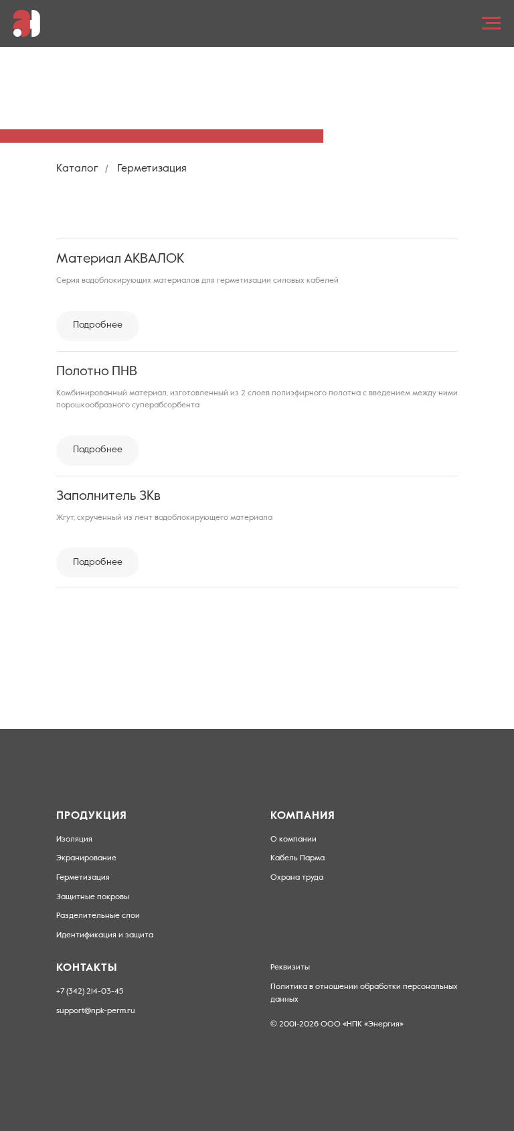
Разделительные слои (98, 916)
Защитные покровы (92, 897)
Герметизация (83, 878)
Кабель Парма (297, 858)
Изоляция (74, 840)
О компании (293, 840)
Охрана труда (296, 878)
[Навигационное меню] (491, 23)
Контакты (86, 968)
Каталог (77, 168)
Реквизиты (290, 967)
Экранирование (86, 858)
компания (302, 816)
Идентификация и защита (104, 935)
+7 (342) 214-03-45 (89, 992)
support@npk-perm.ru (95, 1011)
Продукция (91, 816)
